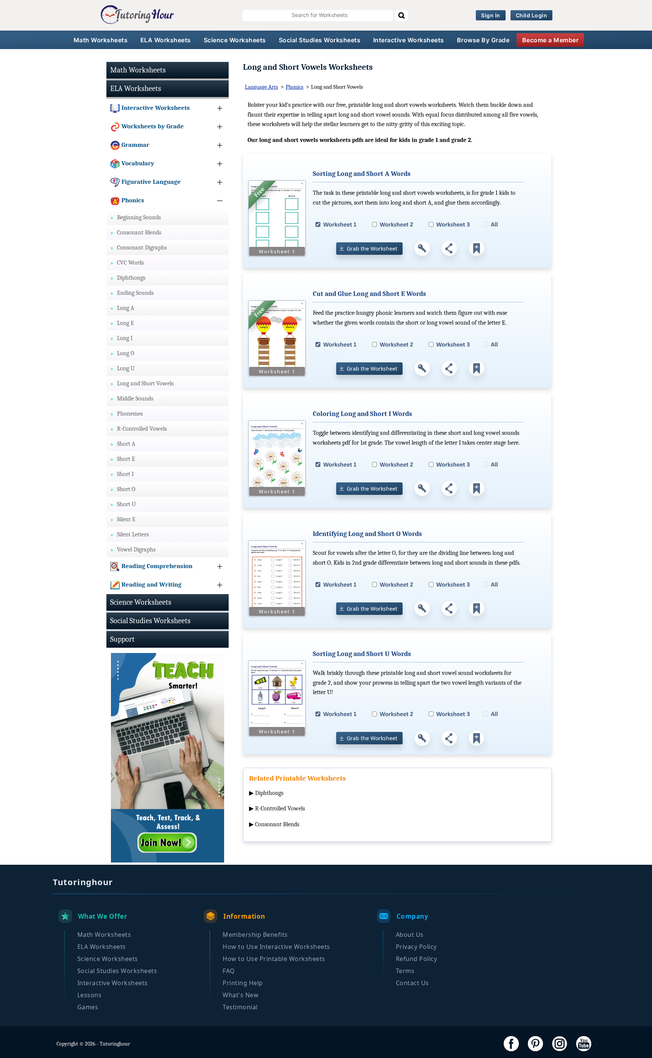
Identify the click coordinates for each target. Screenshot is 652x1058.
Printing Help (243, 983)
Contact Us (412, 983)
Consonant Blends (277, 824)
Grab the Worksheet (372, 248)
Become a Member (550, 40)
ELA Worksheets (165, 40)
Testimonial (240, 1007)
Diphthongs (269, 793)
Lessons (89, 995)
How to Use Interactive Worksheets (276, 946)
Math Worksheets (101, 40)
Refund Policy (416, 959)
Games (87, 1007)
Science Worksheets (235, 40)
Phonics (294, 86)
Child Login (531, 15)
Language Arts (261, 86)
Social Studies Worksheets (320, 40)
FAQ (229, 971)
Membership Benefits (255, 934)
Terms (405, 971)
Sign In (490, 15)
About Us (410, 934)
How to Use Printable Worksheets (274, 959)
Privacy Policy (416, 946)
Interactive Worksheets (408, 40)
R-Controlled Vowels (280, 808)
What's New (240, 995)
